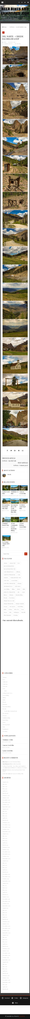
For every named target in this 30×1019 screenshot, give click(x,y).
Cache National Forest (8, 571)
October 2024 (6, 829)
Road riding (5, 720)
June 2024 (5, 838)
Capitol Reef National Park (9, 574)
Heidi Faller (5, 773)
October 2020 (6, 930)
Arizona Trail (12, 563)
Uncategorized (6, 724)
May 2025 (5, 815)
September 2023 (6, 858)
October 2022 (6, 878)
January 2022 (6, 896)
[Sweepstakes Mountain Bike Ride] (6, 501)
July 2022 (5, 885)
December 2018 (6, 980)
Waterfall (23, 612)
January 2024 (6, 849)
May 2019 (5, 968)
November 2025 (6, 802)
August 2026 (5, 782)
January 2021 (6, 923)
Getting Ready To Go (7, 693)
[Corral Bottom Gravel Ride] (23, 519)
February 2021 (6, 921)
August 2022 (5, 883)
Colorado (6, 577)
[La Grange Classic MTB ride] (6, 538)
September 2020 (6, 932)
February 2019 (6, 975)
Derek (5, 42)
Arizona (5, 563)
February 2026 (6, 795)
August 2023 (5, 860)
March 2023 (5, 872)
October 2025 (6, 804)
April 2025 (5, 818)
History (18, 589)
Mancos (5, 595)
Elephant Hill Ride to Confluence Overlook (17, 767)
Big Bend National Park (9, 566)
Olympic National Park (8, 603)
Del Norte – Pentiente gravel (21, 465)
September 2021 (6, 905)
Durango (19, 583)
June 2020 (5, 939)
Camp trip (5, 684)
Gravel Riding (6, 695)
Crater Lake (6, 580)
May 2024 (5, 840)
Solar (5, 691)
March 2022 (5, 894)
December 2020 (6, 926)
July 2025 (5, 811)
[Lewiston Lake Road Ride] (23, 501)
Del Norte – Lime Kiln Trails (9, 461)
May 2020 (5, 941)
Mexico (4, 702)
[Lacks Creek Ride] (6, 487)
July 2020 (5, 937)
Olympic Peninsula (20, 603)
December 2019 (6, 953)
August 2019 (5, 962)
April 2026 (5, 791)
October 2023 (6, 856)
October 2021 (6, 903)
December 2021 (6, 899)
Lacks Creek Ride (8, 751)
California (18, 571)
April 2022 (5, 892)
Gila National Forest (8, 586)
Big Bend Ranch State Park (9, 569)
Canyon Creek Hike (22, 492)
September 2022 (6, 881)
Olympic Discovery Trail (9, 600)
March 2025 (5, 820)
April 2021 (5, 917)
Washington (16, 612)
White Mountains (7, 615)
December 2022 (6, 874)
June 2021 (5, 912)
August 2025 (5, 809)
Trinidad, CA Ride (8, 740)
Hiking (4, 697)
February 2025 (6, 822)
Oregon (5, 606)
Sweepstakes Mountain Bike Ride (6, 506)
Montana (11, 595)
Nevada (5, 597)
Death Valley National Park (9, 583)
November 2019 (6, 955)
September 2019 (6, 959)
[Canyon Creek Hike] (23, 487)
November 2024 (6, 827)
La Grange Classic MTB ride (5, 543)
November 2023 (6, 854)
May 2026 (5, 788)
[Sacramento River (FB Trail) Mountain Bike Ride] (15, 501)
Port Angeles (12, 606)
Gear (4, 688)
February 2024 (6, 847)
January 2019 (6, 977)
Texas (22, 609)
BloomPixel (21, 1016)
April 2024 (5, 842)
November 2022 (6, 876)
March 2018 (5, 989)
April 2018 (5, 986)
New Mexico (12, 597)
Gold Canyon (17, 586)
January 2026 (6, 797)
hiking (13, 589)
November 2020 (6, 928)
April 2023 (5, 869)
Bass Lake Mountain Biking (13, 761)
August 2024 (5, 833)
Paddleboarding (6, 718)
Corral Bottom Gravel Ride (22, 525)
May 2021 (5, 914)
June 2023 (5, 865)
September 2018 (6, 982)
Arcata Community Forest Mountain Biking (14, 527)
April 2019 (5, 971)
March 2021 (5, 919)
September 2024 (6, 831)
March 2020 (5, 946)
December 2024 (6, 824)
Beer (19, 563)
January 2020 (6, 950)
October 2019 (6, 957)
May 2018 (5, 984)
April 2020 (5, 944)
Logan (23, 592)
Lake (18, 592)
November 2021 (6, 901)
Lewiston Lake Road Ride (22, 506)
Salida (5, 609)
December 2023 (6, 851)
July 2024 (5, 836)
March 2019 (5, 973)
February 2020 (6, 948)
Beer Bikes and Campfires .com (15, 11)
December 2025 (6, 800)
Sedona (10, 609)
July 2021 (5, 910)
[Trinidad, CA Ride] (15, 487)
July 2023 (5, 863)
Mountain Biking (19, 595)
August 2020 (5, 935)
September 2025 (6, 806)
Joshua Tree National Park (9, 592)
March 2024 (5, 845)
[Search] (25, 553)
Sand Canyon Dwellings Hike (16, 773)
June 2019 (5, 966)
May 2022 (5, 890)
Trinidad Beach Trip (5, 524)
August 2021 (5, 908)
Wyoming (15, 615)
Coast (19, 574)
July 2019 (5, 964)
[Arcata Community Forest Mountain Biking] (15, 519)
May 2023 (5, 867)
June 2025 (5, 813)
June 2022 (5, 887)
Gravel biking (7, 589)
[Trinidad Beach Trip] (6, 519)
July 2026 (5, 784)
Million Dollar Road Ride (15, 764)
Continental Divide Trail (15, 577)
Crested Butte (14, 580)
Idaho (24, 589)
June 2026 (5, 786)
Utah (10, 612)
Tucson (5, 612)
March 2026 (5, 793)
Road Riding (20, 606)
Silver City (16, 609)
